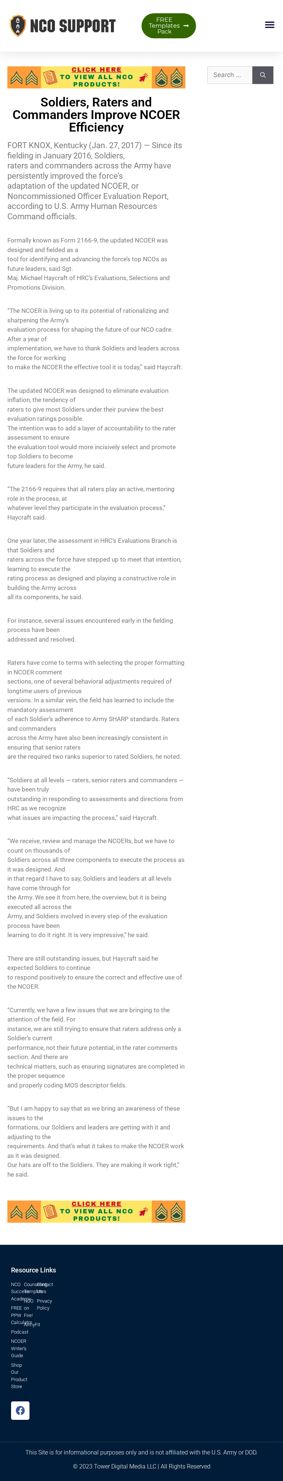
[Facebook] (20, 1410)
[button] (269, 24)
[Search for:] (230, 75)
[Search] (262, 75)
